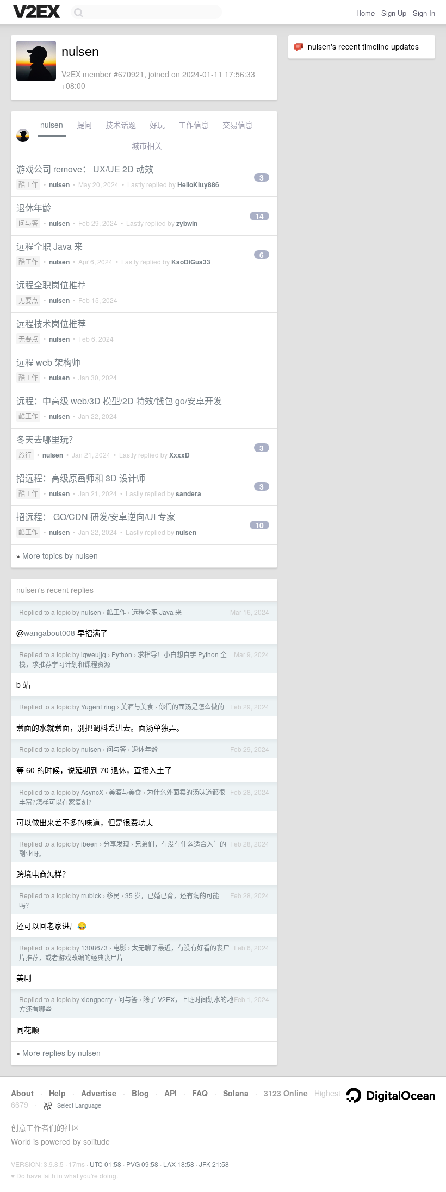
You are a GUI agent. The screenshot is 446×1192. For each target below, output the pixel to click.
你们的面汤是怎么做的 (191, 706)
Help (57, 1093)
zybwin (186, 223)
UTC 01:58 (105, 1164)
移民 (113, 895)
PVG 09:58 (142, 1164)
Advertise (98, 1093)
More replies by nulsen (61, 1052)
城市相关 (147, 145)
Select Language (76, 1105)
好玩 (157, 124)
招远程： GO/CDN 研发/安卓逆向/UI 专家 (95, 516)
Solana (236, 1093)
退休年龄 (33, 207)
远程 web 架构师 (48, 362)
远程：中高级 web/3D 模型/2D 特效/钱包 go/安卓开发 (119, 400)
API (170, 1093)
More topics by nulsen (60, 555)
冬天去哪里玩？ (46, 439)
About (22, 1093)
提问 (84, 124)
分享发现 (116, 843)
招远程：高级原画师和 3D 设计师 (80, 478)
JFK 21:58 (214, 1164)
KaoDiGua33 (190, 262)
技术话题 (121, 124)
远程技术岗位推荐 (51, 323)
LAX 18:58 (178, 1164)
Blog (140, 1093)
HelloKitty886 (198, 184)
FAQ (200, 1093)
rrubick (91, 895)
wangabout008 (49, 632)
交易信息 (237, 124)
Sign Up (393, 13)
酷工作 (28, 184)
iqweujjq (93, 654)
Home (365, 13)
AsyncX (92, 791)
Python (122, 654)
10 (259, 525)
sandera (188, 493)
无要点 (28, 300)
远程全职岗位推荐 (51, 285)
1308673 (94, 947)
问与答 (28, 222)
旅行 (25, 454)
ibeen (89, 843)
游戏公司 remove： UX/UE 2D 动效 (84, 169)
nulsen (51, 124)
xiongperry (97, 999)
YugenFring (98, 706)
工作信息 (193, 124)
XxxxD (179, 455)
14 (259, 216)
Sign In (424, 13)
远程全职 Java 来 (49, 246)
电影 (119, 947)
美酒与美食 (137, 706)
